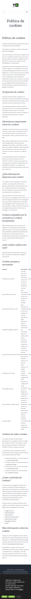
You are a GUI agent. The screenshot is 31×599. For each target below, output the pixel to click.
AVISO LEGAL (10, 570)
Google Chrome (9, 511)
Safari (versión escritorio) (12, 517)
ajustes (20, 589)
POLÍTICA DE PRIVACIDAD (20, 572)
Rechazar (12, 596)
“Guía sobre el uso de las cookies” (20, 540)
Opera (6, 523)
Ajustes (18, 596)
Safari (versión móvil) (10, 519)
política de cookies (13, 460)
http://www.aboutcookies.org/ (15, 544)
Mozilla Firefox (9, 515)
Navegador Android (10, 521)
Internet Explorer (9, 513)
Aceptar (4, 596)
